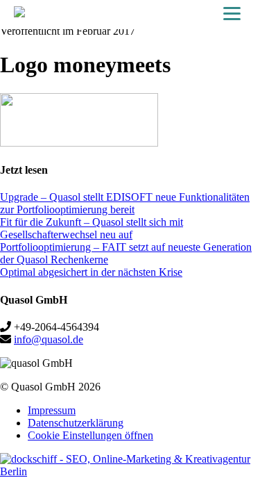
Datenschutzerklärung (75, 423)
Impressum (52, 410)
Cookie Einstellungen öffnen (90, 435)
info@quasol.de (48, 339)
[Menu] (231, 13)
